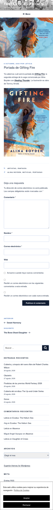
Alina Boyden (14, 172)
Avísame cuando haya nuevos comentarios (25, 272)
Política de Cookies (21, 490)
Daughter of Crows (20, 438)
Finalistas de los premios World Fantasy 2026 (23, 383)
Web (6, 259)
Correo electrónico (13, 246)
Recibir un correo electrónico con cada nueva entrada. (26, 295)
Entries (9, 480)
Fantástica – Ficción (24, 4)
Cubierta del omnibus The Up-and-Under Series (24, 391)
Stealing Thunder (22, 80)
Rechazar (26, 505)
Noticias (27, 172)
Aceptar (26, 498)
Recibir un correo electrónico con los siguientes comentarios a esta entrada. (23, 285)
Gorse (6, 399)
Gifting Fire (39, 73)
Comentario (10, 197)
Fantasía (22, 168)
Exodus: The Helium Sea (22, 417)
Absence (16, 428)
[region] (26, 496)
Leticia (28, 64)
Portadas (38, 172)
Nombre (8, 233)
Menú (27, 14)
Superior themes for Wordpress (17, 465)
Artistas (11, 168)
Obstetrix (8, 375)
